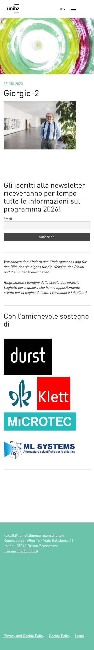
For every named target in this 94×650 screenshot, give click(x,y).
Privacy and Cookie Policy (24, 636)
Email (8, 219)
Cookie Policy (59, 636)
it (61, 9)
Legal (79, 636)
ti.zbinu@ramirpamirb (21, 551)
